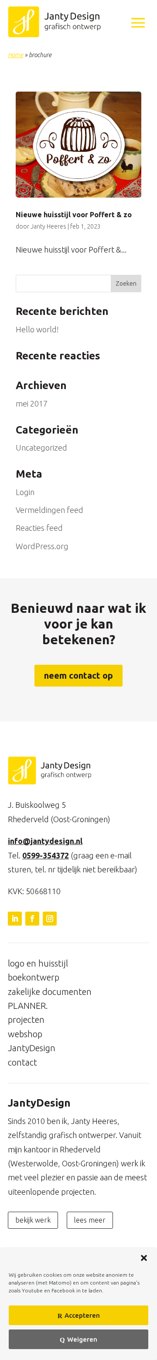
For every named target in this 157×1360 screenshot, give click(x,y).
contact (22, 1062)
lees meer (90, 1220)
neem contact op (78, 675)
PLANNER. (28, 1006)
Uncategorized (41, 447)
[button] (144, 1258)
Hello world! (37, 329)
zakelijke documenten (50, 992)
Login (25, 492)
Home (15, 54)
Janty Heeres (48, 226)
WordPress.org (42, 546)
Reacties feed (39, 527)
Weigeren (82, 1339)
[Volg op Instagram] (50, 919)
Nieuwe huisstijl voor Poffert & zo (74, 215)
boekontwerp (33, 977)
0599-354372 (45, 855)
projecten (26, 1020)
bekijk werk (33, 1220)
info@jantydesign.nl (45, 841)
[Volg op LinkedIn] (15, 919)
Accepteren (82, 1315)
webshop (25, 1034)
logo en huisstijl (38, 963)
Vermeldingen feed (49, 510)
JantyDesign (31, 1048)
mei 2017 (32, 403)
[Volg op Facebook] (32, 919)
